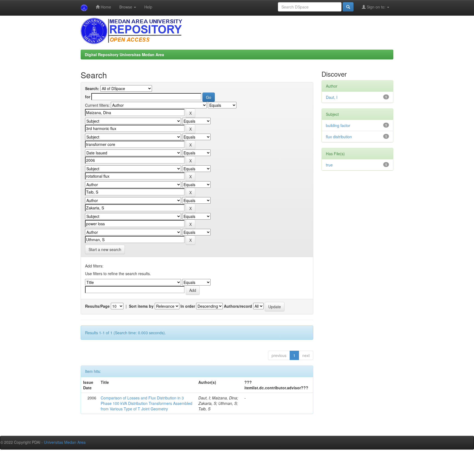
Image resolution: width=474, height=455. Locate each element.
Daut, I (331, 97)
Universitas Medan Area (65, 442)
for (87, 96)
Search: (92, 88)
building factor (338, 125)
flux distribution (339, 136)
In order (187, 306)
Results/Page (97, 306)
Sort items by (141, 306)
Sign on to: (376, 7)
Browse (126, 7)
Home (105, 7)
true (329, 165)
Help (148, 7)
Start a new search (105, 249)
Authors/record (238, 306)
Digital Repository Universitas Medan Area (124, 54)
